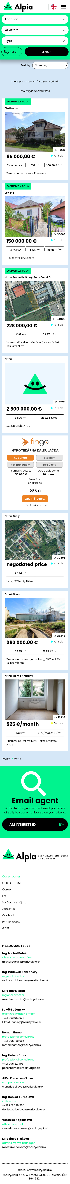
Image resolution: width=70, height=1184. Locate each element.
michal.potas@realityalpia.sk (21, 961)
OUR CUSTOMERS (13, 883)
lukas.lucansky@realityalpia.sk (21, 1022)
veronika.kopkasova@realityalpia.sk (25, 1128)
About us (8, 909)
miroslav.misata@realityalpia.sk (23, 999)
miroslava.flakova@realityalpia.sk (24, 1147)
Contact (8, 915)
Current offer (11, 876)
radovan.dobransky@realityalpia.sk (25, 980)
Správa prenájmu (14, 902)
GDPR (6, 928)
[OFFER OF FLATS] (30, 6)
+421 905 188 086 (13, 1041)
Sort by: (26, 65)
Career (7, 889)
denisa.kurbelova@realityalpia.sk (23, 1109)
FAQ (5, 896)
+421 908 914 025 (13, 1018)
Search (47, 52)
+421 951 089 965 (13, 1105)
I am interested (22, 824)
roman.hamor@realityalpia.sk (21, 1045)
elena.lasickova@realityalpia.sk (22, 1086)
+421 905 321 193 (12, 1064)
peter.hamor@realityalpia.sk (21, 1068)
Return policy (11, 922)
